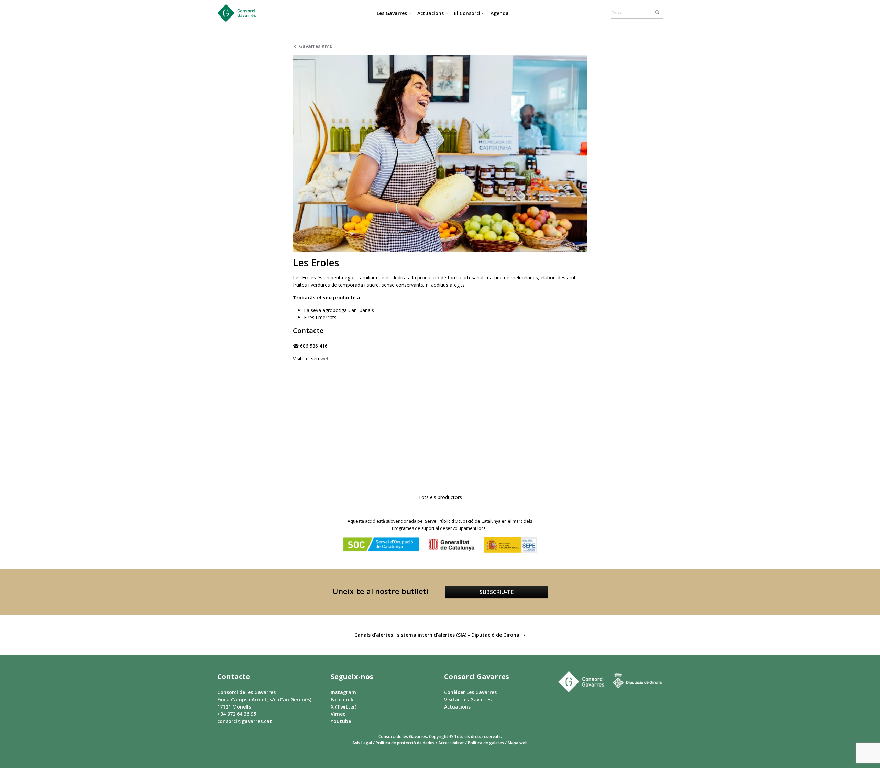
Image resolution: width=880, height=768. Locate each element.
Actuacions (431, 13)
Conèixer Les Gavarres (470, 692)
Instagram (343, 692)
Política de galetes (486, 743)
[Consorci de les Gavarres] (243, 13)
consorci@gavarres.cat (244, 721)
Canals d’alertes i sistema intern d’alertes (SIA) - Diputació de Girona (437, 635)
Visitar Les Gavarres (468, 699)
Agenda (500, 13)
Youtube (341, 721)
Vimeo (338, 714)
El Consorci (468, 13)
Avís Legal (362, 743)
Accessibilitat (451, 743)
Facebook (342, 699)
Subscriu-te (497, 592)
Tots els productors (440, 497)
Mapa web (518, 743)
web (325, 358)
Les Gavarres (392, 13)
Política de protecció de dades (405, 743)
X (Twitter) (343, 706)
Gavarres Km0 (315, 46)
